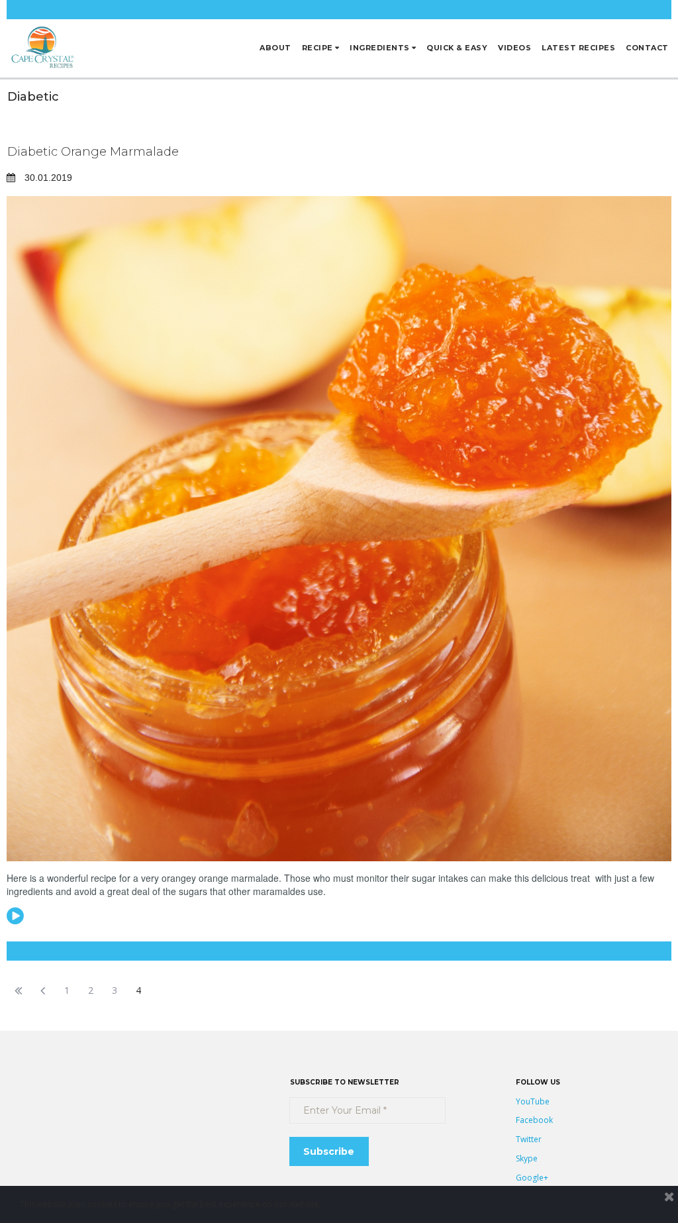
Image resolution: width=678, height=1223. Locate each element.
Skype (527, 1158)
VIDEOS (514, 47)
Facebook (534, 1120)
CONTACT (647, 47)
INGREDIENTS (380, 47)
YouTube (533, 1101)
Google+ (532, 1177)
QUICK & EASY (456, 47)
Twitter (529, 1139)
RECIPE (317, 47)
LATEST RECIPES (578, 47)
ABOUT (275, 47)
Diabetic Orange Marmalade (93, 151)
